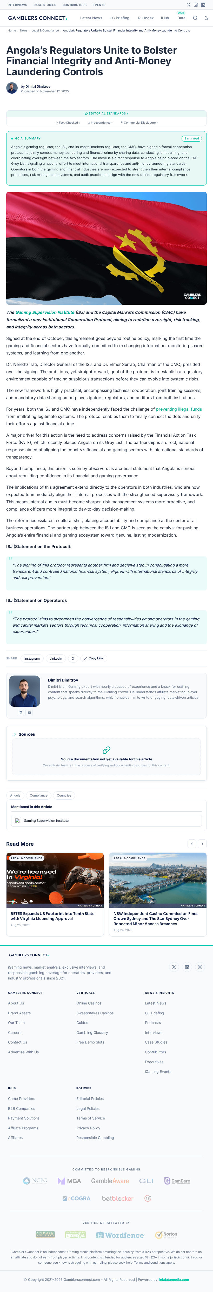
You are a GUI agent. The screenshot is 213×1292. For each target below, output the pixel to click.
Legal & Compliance (45, 30)
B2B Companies (21, 1108)
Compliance (39, 795)
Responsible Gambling (95, 1137)
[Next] (202, 843)
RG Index (146, 18)
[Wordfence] (120, 1234)
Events (99, 5)
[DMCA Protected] (75, 1234)
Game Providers (21, 1098)
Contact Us (17, 1042)
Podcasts (153, 1022)
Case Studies (45, 5)
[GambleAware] (110, 1180)
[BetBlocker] (118, 1198)
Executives (154, 1062)
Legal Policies (87, 1108)
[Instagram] (196, 5)
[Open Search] (195, 18)
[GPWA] (45, 1234)
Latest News (91, 18)
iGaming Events (158, 1071)
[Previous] (192, 843)
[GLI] (146, 1181)
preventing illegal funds (179, 409)
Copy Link (96, 658)
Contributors (75, 5)
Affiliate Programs (23, 1128)
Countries (64, 795)
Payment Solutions (23, 1118)
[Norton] (166, 1234)
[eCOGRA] (76, 1198)
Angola (15, 795)
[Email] (29, 712)
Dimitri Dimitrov (37, 86)
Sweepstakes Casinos (95, 1013)
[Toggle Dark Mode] (206, 18)
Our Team (16, 1022)
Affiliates (15, 1137)
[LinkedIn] (203, 5)
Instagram (32, 658)
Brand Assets (19, 1013)
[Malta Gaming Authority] (69, 1181)
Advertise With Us (23, 1052)
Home (12, 30)
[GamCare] (177, 1181)
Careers (14, 1032)
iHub (165, 18)
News (24, 30)
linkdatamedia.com (173, 1279)
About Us (16, 1003)
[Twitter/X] (189, 5)
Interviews (17, 5)
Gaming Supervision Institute (44, 312)
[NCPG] (35, 1181)
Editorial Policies (90, 1098)
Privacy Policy (88, 1128)
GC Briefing (119, 18)
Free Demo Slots (90, 1042)
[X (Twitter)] (174, 967)
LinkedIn (56, 658)
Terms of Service (90, 1118)
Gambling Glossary (92, 1032)
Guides (82, 1022)
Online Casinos (88, 1003)
